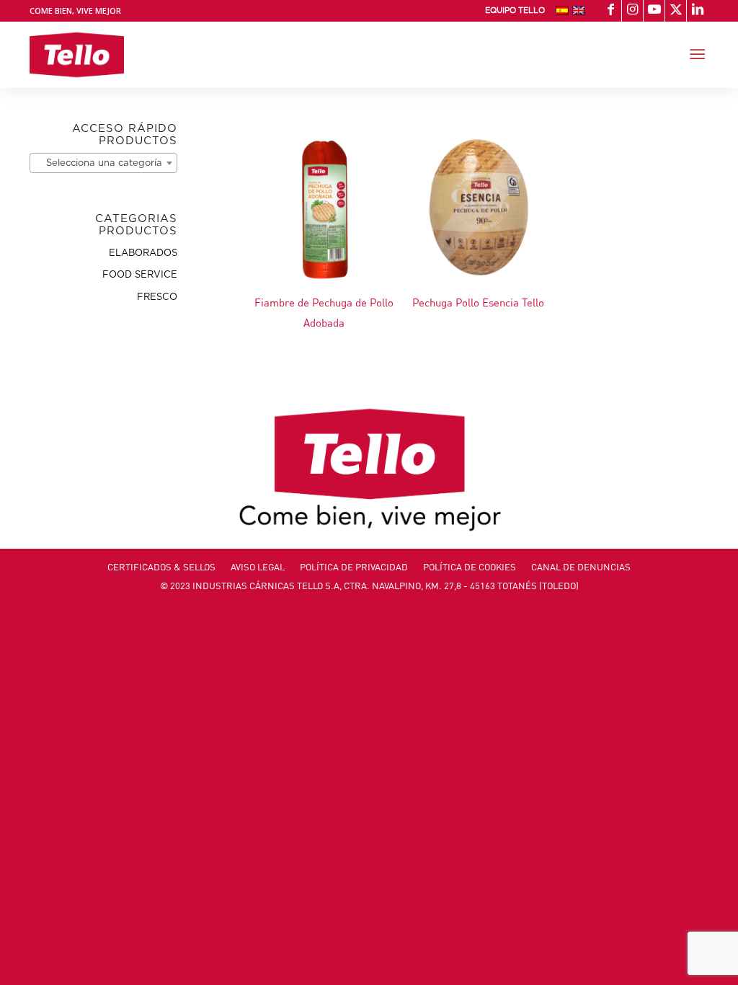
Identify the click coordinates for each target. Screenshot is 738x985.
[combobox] (103, 163)
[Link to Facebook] (610, 11)
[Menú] (697, 54)
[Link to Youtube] (654, 11)
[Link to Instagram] (632, 11)
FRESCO (157, 297)
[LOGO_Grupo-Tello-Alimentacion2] (77, 54)
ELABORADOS (143, 253)
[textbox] (103, 164)
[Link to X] (675, 11)
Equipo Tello (515, 10)
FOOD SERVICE (139, 275)
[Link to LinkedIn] (697, 11)
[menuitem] (515, 10)
